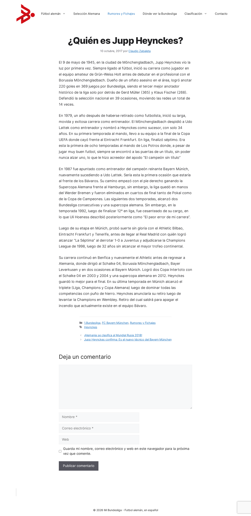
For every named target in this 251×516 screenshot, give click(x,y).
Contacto (221, 14)
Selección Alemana (86, 14)
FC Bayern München (115, 322)
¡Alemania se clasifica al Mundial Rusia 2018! (113, 335)
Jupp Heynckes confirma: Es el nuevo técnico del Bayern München (128, 339)
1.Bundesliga (92, 322)
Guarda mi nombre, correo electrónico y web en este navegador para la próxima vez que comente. (126, 451)
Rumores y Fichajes (121, 14)
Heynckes (90, 327)
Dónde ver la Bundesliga (160, 14)
